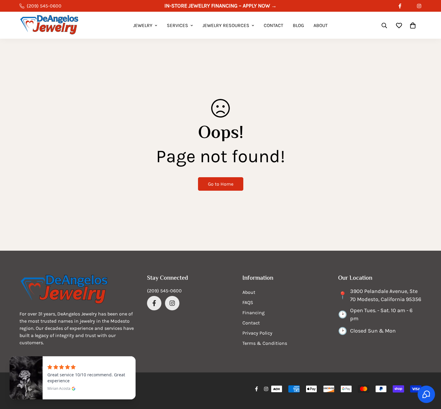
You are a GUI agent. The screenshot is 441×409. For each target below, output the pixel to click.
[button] (413, 25)
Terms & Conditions (264, 343)
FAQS (247, 302)
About (321, 25)
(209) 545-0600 (164, 291)
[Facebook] (400, 6)
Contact (273, 25)
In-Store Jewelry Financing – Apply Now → (220, 5)
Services (177, 25)
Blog (298, 25)
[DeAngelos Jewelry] (50, 25)
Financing (253, 312)
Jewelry (142, 25)
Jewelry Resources (225, 25)
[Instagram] (419, 6)
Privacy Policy (257, 333)
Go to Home (220, 184)
